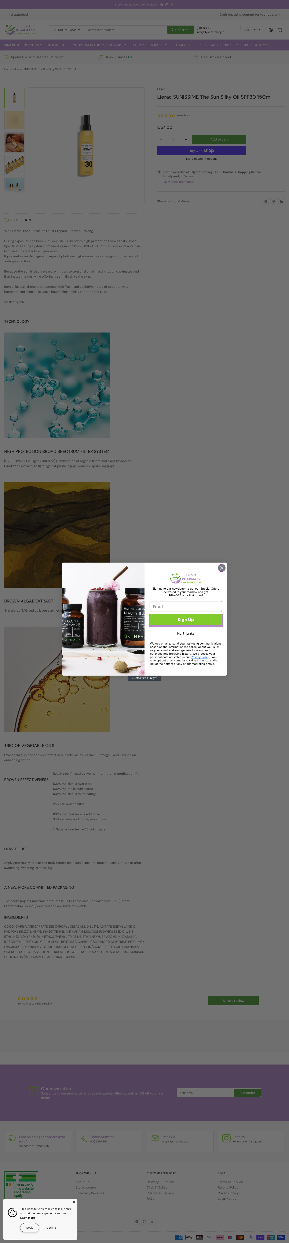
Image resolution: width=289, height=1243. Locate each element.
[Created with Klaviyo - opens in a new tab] (144, 678)
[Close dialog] (221, 568)
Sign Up (186, 620)
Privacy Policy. (200, 657)
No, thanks (185, 633)
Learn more (27, 1218)
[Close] (74, 1202)
